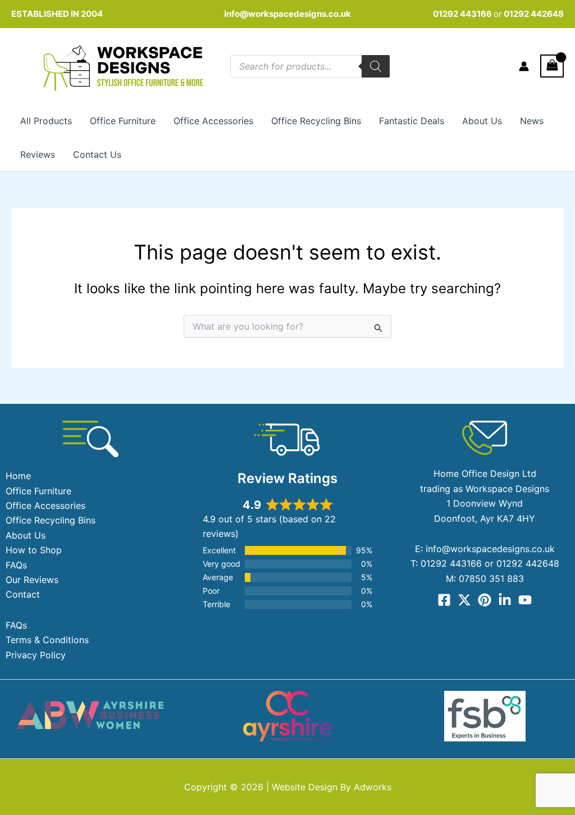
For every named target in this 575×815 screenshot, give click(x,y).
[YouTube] (525, 600)
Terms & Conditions (47, 639)
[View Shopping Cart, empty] (552, 66)
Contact (23, 594)
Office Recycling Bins (316, 120)
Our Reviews (32, 579)
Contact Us (97, 154)
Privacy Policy (36, 655)
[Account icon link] (524, 66)
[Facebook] (444, 600)
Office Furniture (123, 120)
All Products (46, 120)
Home (18, 475)
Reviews (37, 154)
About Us (482, 120)
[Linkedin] (505, 600)
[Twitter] (464, 600)
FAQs (16, 565)
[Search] (376, 66)
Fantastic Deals (411, 120)
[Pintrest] (484, 600)
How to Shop (34, 550)
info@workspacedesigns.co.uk (287, 13)
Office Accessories (213, 120)
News (532, 120)
